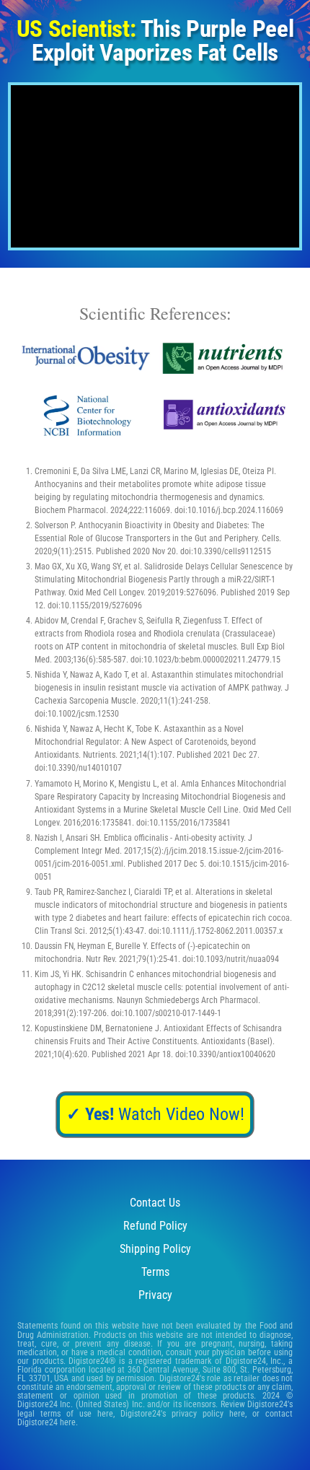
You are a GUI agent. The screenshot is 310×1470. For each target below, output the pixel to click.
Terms (155, 1272)
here (105, 1414)
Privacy (155, 1295)
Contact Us (155, 1202)
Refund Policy (155, 1226)
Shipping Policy (155, 1249)
